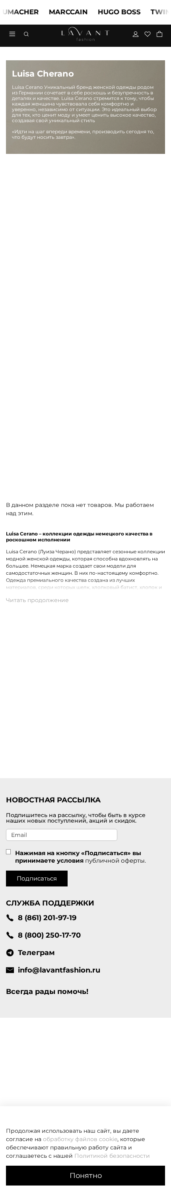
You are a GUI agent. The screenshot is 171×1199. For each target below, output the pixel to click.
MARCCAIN (61, 12)
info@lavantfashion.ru (59, 970)
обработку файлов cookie (80, 1139)
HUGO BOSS (112, 12)
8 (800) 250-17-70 (49, 935)
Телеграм (36, 952)
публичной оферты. (115, 860)
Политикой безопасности (112, 1155)
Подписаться (37, 878)
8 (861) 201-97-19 (47, 917)
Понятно (86, 1175)
